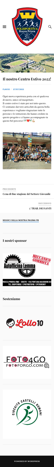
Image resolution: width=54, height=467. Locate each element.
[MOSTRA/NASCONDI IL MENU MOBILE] (4, 27)
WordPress (34, 461)
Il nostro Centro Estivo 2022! (27, 78)
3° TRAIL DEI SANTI (40, 208)
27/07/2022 (18, 89)
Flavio (6, 89)
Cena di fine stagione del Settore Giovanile (27, 193)
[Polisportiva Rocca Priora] (27, 26)
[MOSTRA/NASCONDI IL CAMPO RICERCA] (49, 27)
